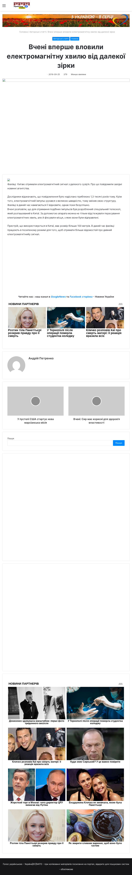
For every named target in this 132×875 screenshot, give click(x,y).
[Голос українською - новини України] (22, 5)
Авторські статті (37, 31)
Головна (23, 31)
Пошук (10, 438)
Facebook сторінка (81, 296)
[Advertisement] (66, 272)
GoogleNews (58, 296)
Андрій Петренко (41, 358)
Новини (74, 38)
